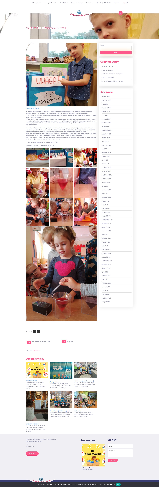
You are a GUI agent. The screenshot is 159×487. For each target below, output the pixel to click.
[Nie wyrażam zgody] (157, 484)
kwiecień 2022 (106, 283)
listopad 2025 (106, 126)
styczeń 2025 (106, 164)
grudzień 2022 (106, 253)
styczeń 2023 (106, 249)
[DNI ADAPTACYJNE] (93, 455)
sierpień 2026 (106, 96)
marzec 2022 (106, 287)
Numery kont (89, 3)
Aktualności (37, 351)
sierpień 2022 (106, 268)
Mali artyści (77, 411)
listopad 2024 (106, 171)
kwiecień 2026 (106, 108)
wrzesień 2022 (106, 264)
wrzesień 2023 (106, 223)
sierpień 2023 (106, 227)
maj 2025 (105, 149)
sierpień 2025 (106, 137)
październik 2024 (107, 175)
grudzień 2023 (106, 212)
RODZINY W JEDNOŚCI (32, 424)
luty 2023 (105, 246)
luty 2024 (105, 205)
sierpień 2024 (106, 182)
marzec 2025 (106, 156)
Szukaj (117, 17)
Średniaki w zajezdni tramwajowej (84, 381)
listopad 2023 (106, 216)
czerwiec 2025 (106, 145)
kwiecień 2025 (106, 152)
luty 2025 (105, 160)
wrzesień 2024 (106, 179)
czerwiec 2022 (106, 275)
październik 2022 (107, 261)
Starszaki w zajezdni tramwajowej (59, 411)
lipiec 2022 (105, 272)
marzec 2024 (106, 201)
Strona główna (36, 3)
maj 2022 (105, 279)
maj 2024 (105, 193)
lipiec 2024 (105, 186)
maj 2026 (105, 104)
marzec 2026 (106, 111)
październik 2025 (107, 130)
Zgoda (118, 484)
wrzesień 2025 (106, 134)
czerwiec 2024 (106, 190)
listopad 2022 (106, 257)
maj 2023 (105, 234)
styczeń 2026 (106, 119)
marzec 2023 (106, 242)
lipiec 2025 (105, 141)
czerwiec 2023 (106, 231)
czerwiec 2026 (106, 100)
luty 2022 (105, 290)
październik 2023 (107, 220)
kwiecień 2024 (106, 197)
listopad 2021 (106, 302)
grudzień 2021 (106, 298)
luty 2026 (105, 115)
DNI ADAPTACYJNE (31, 381)
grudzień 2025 (106, 123)
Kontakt (116, 3)
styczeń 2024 (106, 208)
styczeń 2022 (106, 294)
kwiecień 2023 (106, 238)
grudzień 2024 (106, 167)
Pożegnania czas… (55, 382)
